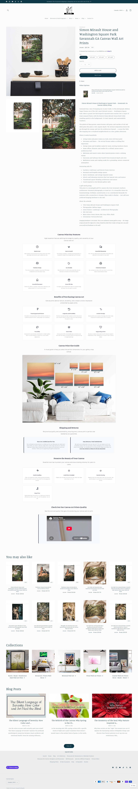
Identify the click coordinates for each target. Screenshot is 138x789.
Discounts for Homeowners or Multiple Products (80, 756)
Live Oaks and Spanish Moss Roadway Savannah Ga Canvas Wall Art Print (95, 589)
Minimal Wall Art (68, 676)
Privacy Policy (95, 759)
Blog (54, 756)
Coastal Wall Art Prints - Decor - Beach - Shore (120, 677)
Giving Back (79, 761)
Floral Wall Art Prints (93, 676)
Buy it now (98, 75)
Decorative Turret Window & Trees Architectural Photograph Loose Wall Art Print (17, 627)
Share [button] (82, 81)
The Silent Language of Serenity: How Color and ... (26, 721)
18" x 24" (101, 57)
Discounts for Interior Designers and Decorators (50, 759)
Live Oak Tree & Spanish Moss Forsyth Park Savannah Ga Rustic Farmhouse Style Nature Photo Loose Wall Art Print (120, 589)
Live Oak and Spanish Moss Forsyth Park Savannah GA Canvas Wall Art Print (43, 627)
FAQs (72, 761)
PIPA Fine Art (12, 788)
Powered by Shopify (20, 788)
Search (45, 756)
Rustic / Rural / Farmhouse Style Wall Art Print (17, 677)
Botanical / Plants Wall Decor (43, 677)
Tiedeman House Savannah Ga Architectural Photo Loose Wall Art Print (69, 589)
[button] (8, 10)
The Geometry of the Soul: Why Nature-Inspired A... (112, 721)
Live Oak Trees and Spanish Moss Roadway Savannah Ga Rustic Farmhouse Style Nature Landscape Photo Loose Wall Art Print (95, 628)
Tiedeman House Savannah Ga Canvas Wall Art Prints (43, 588)
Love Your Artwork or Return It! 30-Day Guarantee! (92, 448)
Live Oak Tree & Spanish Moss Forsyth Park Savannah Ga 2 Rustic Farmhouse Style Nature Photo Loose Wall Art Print (120, 628)
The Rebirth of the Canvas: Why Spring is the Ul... (69, 721)
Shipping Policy (54, 761)
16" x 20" (92, 57)
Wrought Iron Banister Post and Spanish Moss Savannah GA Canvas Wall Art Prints (69, 627)
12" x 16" (83, 57)
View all (69, 746)
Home (50, 756)
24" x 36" (110, 57)
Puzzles (86, 761)
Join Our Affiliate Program (82, 759)
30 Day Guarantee (65, 761)
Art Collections (61, 756)
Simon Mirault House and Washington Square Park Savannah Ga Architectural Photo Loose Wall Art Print (108, 90)
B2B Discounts (70, 759)
